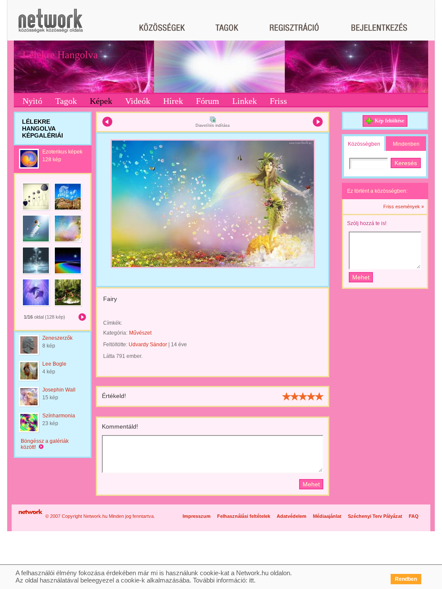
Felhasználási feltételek (243, 516)
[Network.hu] (50, 24)
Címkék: (112, 323)
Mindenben (406, 144)
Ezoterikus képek (62, 152)
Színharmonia (58, 416)
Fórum (207, 101)
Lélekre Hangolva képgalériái (42, 128)
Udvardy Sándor (148, 344)
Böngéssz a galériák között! (45, 444)
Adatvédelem (291, 516)
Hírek (173, 101)
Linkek (244, 101)
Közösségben (364, 144)
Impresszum (197, 516)
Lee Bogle (54, 364)
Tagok (66, 101)
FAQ (414, 516)
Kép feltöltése (389, 121)
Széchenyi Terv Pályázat (375, 516)
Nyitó (32, 101)
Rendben (406, 579)
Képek (101, 101)
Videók (137, 101)
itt (251, 580)
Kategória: (115, 333)
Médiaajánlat (327, 516)
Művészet (140, 333)
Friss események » (403, 206)
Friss (278, 101)
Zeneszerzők (57, 338)
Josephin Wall (59, 390)
